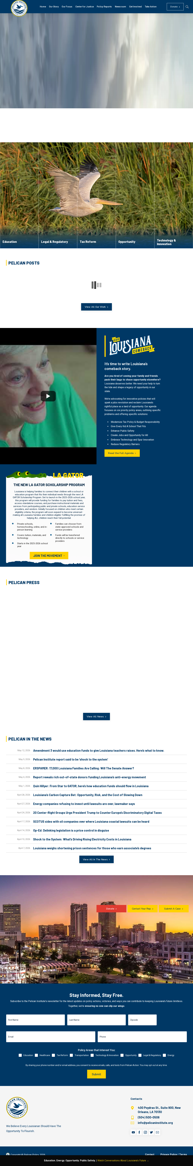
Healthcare (45, 1055)
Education (28, 1055)
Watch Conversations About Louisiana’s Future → (123, 1160)
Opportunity (131, 1055)
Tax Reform (62, 1055)
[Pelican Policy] (19, 8)
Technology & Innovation (107, 1055)
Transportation (82, 1055)
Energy (171, 1055)
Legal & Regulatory (152, 1055)
